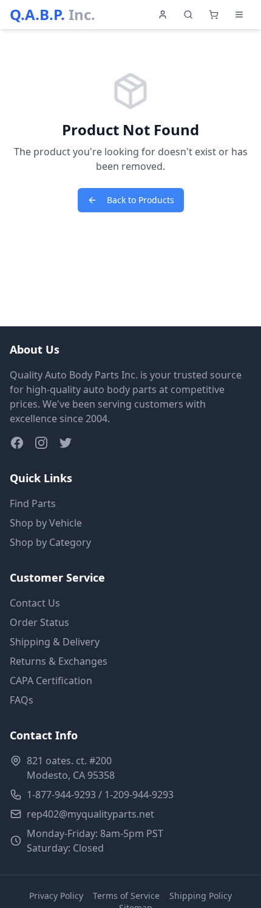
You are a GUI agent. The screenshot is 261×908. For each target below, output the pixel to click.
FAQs (21, 700)
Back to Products (140, 200)
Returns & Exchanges (58, 661)
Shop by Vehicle (46, 523)
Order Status (39, 622)
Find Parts (33, 503)
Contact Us (35, 603)
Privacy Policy (56, 895)
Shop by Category (50, 542)
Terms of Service (126, 895)
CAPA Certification (51, 680)
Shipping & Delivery (55, 641)
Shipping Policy (200, 895)
